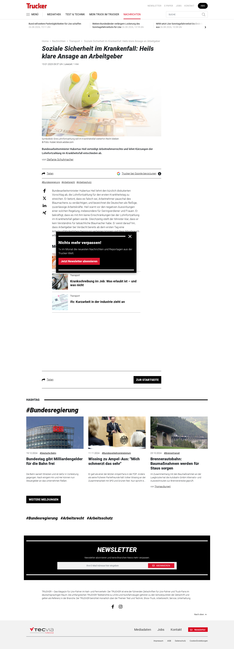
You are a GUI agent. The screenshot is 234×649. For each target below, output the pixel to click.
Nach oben (199, 614)
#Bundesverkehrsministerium (116, 453)
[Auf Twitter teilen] (44, 198)
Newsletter (154, 5)
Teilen (50, 173)
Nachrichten (132, 14)
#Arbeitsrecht (72, 518)
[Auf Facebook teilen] (44, 190)
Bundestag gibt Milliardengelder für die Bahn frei (54, 461)
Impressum (158, 641)
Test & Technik (75, 14)
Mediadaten (142, 629)
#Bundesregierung (52, 410)
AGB (169, 641)
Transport (74, 41)
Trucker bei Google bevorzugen (139, 173)
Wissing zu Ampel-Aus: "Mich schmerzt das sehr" (114, 461)
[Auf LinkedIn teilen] (44, 205)
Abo (203, 5)
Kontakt (189, 5)
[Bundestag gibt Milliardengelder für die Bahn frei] (55, 432)
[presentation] (205, 27)
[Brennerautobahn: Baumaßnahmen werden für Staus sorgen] (179, 432)
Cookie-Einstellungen (199, 641)
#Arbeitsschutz (100, 518)
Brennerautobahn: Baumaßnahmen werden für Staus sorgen (174, 463)
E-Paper (168, 5)
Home (45, 41)
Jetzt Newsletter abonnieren (79, 261)
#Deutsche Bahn (48, 453)
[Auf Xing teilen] (44, 212)
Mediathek (54, 14)
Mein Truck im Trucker (104, 14)
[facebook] (113, 606)
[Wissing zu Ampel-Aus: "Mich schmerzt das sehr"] (117, 432)
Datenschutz (180, 641)
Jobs (178, 5)
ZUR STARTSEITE (147, 379)
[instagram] (120, 606)
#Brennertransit (172, 453)
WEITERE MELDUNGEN (43, 499)
